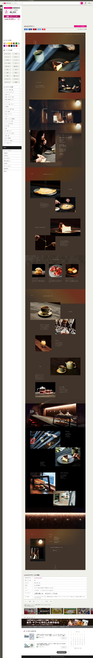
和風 (16, 53)
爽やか (16, 72)
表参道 (30, 601)
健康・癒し (16, 66)
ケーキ (37, 601)
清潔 (7, 72)
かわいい (16, 56)
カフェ (26, 601)
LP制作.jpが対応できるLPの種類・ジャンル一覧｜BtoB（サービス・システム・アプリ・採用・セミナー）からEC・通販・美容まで (51, 635)
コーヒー (42, 601)
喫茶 (34, 601)
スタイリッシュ (7, 82)
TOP (24, 617)
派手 (16, 69)
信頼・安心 (7, 66)
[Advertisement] (12, 29)
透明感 (16, 82)
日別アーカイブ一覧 (77, 648)
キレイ (16, 63)
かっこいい (7, 56)
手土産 (51, 601)
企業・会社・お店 (30, 617)
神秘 (7, 75)
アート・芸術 (7, 63)
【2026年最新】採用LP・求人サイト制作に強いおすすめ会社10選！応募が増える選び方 (51, 644)
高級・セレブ (16, 75)
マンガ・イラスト (7, 53)
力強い (7, 69)
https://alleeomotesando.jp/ (38, 577)
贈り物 (47, 601)
